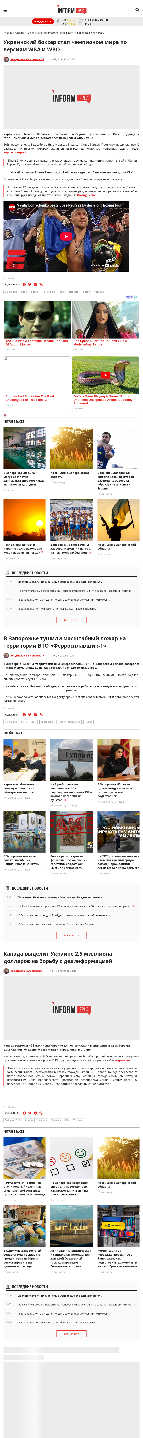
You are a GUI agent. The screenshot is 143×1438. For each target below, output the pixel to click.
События (20, 32)
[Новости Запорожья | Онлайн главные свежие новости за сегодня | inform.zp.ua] (71, 10)
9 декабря (11, 722)
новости (73, 291)
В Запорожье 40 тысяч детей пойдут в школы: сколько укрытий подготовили (115, 790)
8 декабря (11, 291)
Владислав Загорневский (27, 59)
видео (34, 291)
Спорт (86, 291)
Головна (7, 32)
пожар (88, 722)
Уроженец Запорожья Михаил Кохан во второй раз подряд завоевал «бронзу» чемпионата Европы (115, 480)
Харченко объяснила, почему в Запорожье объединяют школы (19, 788)
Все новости (71, 620)
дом (33, 722)
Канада (29, 1120)
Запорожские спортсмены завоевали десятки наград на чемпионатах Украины (70, 548)
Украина (99, 291)
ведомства (122, 1060)
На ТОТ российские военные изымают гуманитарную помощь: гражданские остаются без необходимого (118, 862)
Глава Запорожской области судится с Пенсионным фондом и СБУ (84, 172)
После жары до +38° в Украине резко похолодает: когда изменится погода (23, 548)
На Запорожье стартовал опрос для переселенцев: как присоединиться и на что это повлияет (69, 1188)
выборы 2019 (12, 1120)
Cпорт (31, 32)
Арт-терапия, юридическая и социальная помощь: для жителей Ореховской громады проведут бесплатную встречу (70, 1258)
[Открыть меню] (5, 10)
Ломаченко (49, 291)
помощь (56, 1120)
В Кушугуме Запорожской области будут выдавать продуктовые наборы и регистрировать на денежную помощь (22, 1258)
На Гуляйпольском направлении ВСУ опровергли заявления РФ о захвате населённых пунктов (71, 792)
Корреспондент (14, 152)
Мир (62, 291)
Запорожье (47, 722)
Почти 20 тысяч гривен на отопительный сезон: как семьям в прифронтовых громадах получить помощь (24, 1188)
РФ (67, 1120)
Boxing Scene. (86, 195)
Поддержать (42, 21)
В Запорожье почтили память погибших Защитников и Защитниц (22, 860)
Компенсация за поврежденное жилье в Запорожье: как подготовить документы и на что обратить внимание (117, 1258)
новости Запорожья (69, 722)
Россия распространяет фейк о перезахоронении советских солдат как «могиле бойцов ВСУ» (68, 862)
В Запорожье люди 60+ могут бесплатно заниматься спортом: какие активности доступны (23, 478)
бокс (24, 291)
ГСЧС (24, 722)
